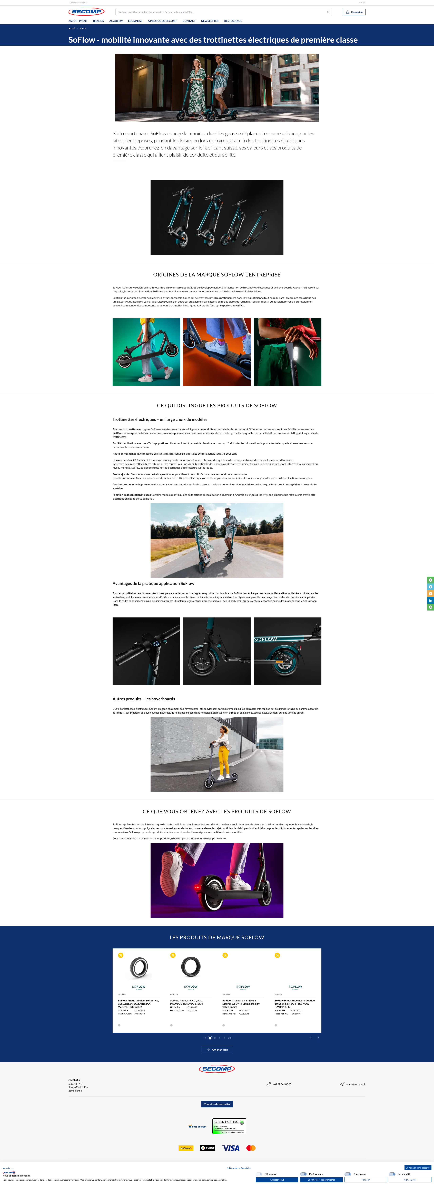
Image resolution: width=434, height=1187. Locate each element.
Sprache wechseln (77, 2)
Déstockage (233, 20)
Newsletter (210, 20)
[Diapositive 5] (224, 1037)
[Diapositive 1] (205, 1037)
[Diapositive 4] (219, 1037)
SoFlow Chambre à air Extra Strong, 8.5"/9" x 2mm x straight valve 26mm (241, 1003)
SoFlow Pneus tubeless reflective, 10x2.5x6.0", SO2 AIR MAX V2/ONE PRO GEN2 (138, 1003)
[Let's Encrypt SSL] (197, 1126)
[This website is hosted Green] (229, 1126)
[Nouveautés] (430, 580)
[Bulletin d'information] (430, 607)
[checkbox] (259, 1174)
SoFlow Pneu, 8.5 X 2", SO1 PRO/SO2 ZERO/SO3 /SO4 (186, 1002)
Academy (116, 20)
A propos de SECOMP (162, 20)
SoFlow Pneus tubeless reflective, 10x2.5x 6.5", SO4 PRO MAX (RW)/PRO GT (295, 1003)
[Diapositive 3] (214, 1037)
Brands (98, 20)
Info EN (362, 2)
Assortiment (78, 20)
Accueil (71, 28)
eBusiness (135, 20)
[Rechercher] (328, 12)
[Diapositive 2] (210, 1037)
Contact (189, 20)
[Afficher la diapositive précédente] (310, 1037)
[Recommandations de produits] (430, 586)
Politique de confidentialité (239, 1168)
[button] (8, 1168)
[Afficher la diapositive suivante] (318, 1037)
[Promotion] (430, 593)
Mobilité (121, 994)
